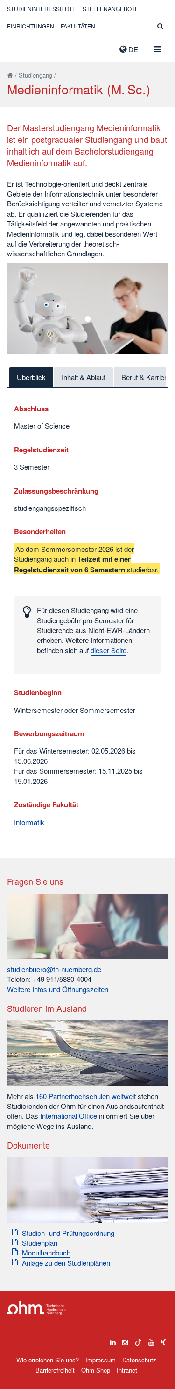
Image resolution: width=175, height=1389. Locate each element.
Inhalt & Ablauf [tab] (83, 377)
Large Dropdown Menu (36, 1308)
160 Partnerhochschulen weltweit (86, 1096)
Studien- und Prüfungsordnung (68, 1233)
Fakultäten (78, 26)
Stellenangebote (111, 9)
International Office (69, 1116)
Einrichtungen (30, 26)
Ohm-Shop (95, 1370)
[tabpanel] (87, 308)
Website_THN (21, 47)
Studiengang (35, 75)
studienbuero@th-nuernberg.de (54, 969)
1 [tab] (88, 319)
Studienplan (39, 1243)
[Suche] (160, 26)
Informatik (29, 822)
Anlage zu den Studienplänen (66, 1263)
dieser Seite (108, 650)
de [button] (132, 49)
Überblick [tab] (31, 377)
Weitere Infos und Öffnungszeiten (57, 989)
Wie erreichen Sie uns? (47, 1359)
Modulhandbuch (46, 1252)
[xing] (163, 1340)
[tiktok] (138, 1340)
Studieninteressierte (41, 9)
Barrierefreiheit (55, 1370)
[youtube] (151, 1340)
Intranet (127, 1370)
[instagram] (125, 1340)
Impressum (100, 1359)
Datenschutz (139, 1359)
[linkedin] (113, 1340)
